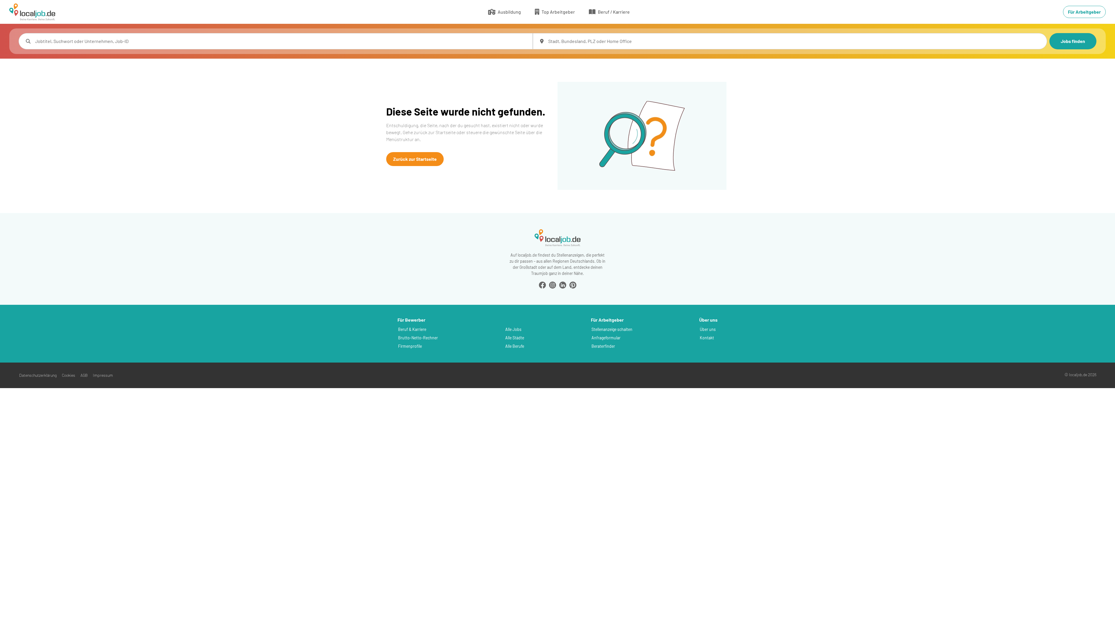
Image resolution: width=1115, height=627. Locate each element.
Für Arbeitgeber (1084, 12)
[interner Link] (32, 11)
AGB (84, 375)
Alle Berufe (514, 346)
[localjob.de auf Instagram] (552, 284)
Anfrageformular (606, 337)
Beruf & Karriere (412, 329)
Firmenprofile (410, 346)
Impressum (103, 375)
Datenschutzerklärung (38, 375)
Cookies (68, 375)
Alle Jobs (513, 329)
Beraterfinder (603, 346)
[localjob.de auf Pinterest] (573, 284)
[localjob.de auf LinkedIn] (562, 284)
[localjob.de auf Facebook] (542, 284)
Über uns (708, 329)
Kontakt (707, 337)
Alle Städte (514, 337)
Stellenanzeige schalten (611, 329)
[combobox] (281, 41)
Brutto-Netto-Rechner (418, 337)
